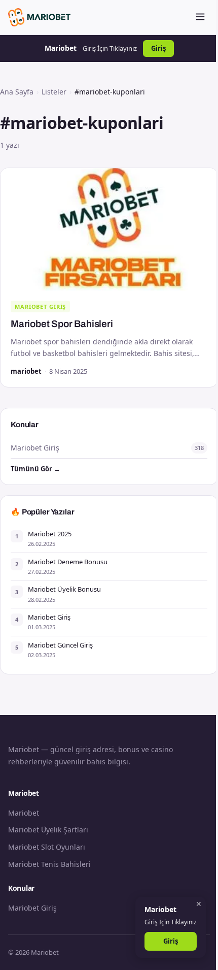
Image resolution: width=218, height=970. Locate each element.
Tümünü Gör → (35, 468)
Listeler (54, 91)
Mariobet (23, 813)
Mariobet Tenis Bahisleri (49, 864)
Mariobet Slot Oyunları (46, 847)
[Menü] (200, 17)
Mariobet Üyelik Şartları (48, 829)
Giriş (158, 48)
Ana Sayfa (16, 91)
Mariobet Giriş (40, 306)
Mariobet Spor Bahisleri (62, 323)
